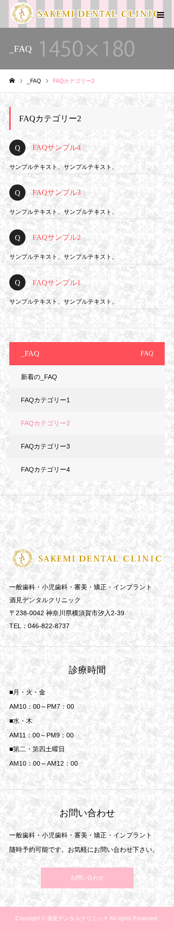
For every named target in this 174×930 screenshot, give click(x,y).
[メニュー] (160, 14)
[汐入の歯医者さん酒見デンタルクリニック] (85, 14)
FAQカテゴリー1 (45, 400)
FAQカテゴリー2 (45, 423)
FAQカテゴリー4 (45, 469)
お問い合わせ (87, 877)
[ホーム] (12, 81)
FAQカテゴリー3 (45, 446)
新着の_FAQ (39, 377)
